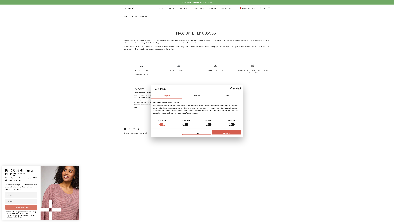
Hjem (126, 16)
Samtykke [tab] (166, 96)
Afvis (197, 133)
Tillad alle (226, 133)
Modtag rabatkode (21, 207)
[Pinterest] (129, 129)
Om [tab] (227, 96)
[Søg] (260, 8)
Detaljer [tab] (197, 96)
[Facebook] (125, 129)
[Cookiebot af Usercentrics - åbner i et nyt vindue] (232, 88)
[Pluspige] (129, 8)
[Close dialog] (77, 168)
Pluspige (132, 133)
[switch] (185, 124)
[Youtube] (138, 129)
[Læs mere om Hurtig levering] (141, 66)
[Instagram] (134, 129)
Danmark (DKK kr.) (248, 8)
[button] (269, 8)
